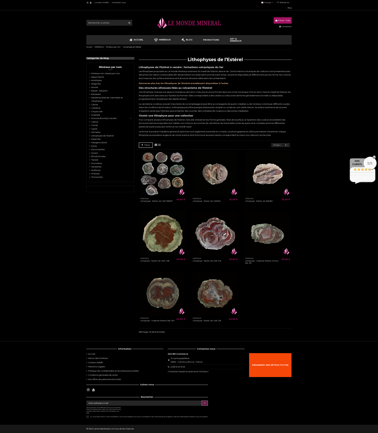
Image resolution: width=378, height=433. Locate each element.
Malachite (96, 139)
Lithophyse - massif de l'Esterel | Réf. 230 (157, 320)
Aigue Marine (97, 77)
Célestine (95, 108)
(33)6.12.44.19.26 (178, 367)
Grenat (94, 125)
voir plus (366, 181)
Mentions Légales (96, 366)
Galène (94, 122)
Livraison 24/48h (102, 2)
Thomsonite (97, 177)
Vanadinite (96, 166)
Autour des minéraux (98, 358)
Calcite (94, 104)
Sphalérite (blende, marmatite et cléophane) (107, 99)
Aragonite (96, 84)
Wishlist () (284, 2)
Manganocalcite (99, 142)
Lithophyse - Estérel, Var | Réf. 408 (154, 261)
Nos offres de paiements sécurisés (104, 379)
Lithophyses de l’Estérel (102, 135)
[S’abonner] (205, 403)
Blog (290, 8)
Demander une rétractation (270, 365)
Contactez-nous (119, 2)
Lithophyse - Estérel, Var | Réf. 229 (207, 320)
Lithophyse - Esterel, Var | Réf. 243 (207, 261)
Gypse (94, 129)
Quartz (94, 153)
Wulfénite (96, 170)
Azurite (94, 87)
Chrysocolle (97, 111)
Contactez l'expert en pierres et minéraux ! (188, 371)
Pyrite (94, 146)
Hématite (95, 132)
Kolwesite (96, 94)
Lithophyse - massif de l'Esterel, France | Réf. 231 (261, 262)
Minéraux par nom (110, 67)
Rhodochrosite (98, 156)
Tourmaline (96, 163)
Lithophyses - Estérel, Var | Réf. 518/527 (156, 201)
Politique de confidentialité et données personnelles (113, 371)
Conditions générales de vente (103, 375)
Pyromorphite (98, 149)
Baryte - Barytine (99, 90)
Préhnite (95, 173)
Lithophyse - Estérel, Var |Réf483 (259, 201)
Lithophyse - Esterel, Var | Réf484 (207, 201)
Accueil (91, 354)
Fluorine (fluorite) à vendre (104, 118)
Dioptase (95, 115)
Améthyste (96, 80)
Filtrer (147, 145)
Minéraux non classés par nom (105, 73)
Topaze (94, 160)
